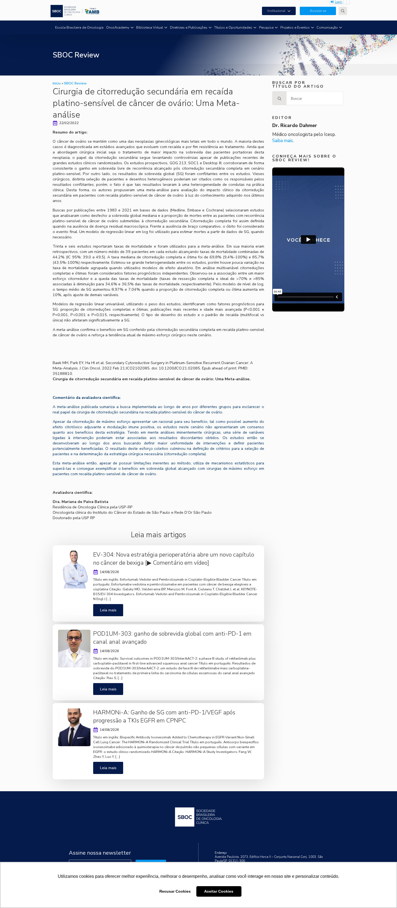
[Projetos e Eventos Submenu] (312, 27)
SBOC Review (75, 83)
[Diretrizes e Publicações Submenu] (210, 27)
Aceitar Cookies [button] (218, 891)
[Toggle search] (343, 11)
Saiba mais (282, 141)
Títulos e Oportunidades (233, 27)
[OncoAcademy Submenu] (132, 27)
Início (57, 83)
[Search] (279, 98)
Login (338, 2)
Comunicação (327, 27)
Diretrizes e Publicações (188, 27)
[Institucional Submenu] (290, 11)
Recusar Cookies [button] (175, 891)
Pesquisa (266, 27)
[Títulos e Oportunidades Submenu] (255, 27)
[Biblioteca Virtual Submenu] (166, 27)
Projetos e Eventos (295, 27)
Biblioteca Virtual (149, 27)
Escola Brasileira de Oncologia (79, 27)
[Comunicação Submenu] (340, 27)
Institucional (276, 10)
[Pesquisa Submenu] (276, 27)
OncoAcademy (117, 27)
